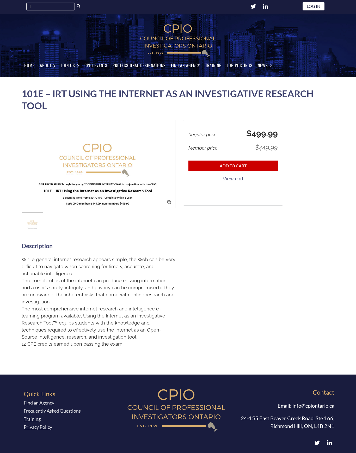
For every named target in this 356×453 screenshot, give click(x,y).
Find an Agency (39, 403)
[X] (253, 6)
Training (32, 419)
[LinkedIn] (265, 6)
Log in (313, 6)
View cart (233, 178)
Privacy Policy (38, 427)
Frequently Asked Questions (52, 411)
